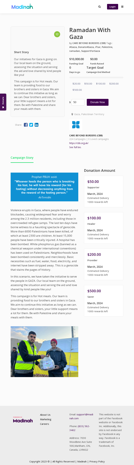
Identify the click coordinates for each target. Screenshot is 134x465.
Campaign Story (22, 158)
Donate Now (97, 102)
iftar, (98, 47)
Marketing (45, 419)
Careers (44, 423)
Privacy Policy (97, 461)
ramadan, (75, 50)
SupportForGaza (90, 50)
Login (112, 6)
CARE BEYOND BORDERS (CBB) (89, 43)
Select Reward (103, 191)
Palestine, (107, 47)
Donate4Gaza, (86, 47)
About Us (45, 414)
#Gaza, (73, 47)
